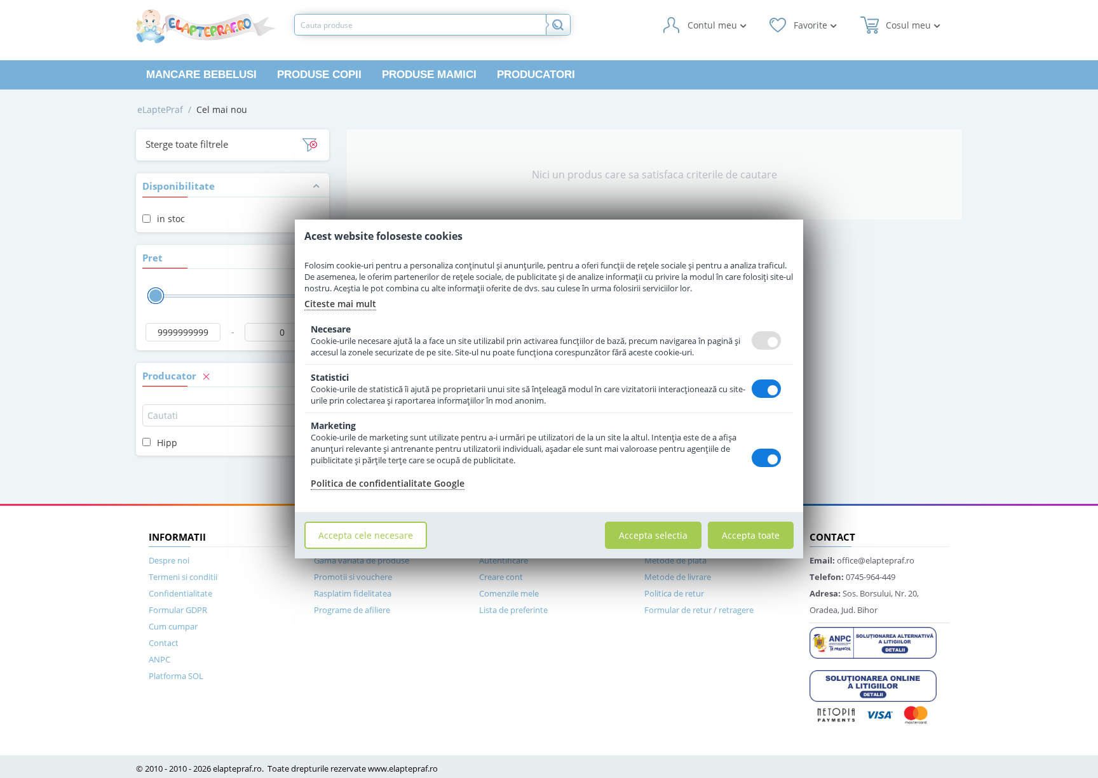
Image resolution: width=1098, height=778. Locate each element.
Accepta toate (751, 535)
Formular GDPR (178, 610)
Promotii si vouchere (353, 577)
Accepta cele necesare (365, 535)
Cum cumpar (173, 626)
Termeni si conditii (183, 577)
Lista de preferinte (513, 610)
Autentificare (503, 560)
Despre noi (169, 560)
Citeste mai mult (340, 304)
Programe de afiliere (352, 610)
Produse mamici (429, 75)
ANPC (159, 659)
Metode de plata (675, 560)
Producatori (536, 75)
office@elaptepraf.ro (862, 560)
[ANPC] (873, 641)
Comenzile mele (509, 593)
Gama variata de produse (361, 560)
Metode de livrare (677, 577)
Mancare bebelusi (201, 75)
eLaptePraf (160, 109)
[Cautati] (558, 25)
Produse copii (319, 75)
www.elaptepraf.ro (403, 768)
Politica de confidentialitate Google (387, 483)
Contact (164, 643)
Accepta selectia (653, 535)
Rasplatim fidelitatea (352, 593)
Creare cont (501, 577)
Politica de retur (674, 593)
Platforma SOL (176, 676)
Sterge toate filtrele (187, 144)
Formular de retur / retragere (699, 610)
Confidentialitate (180, 593)
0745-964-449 (852, 577)
